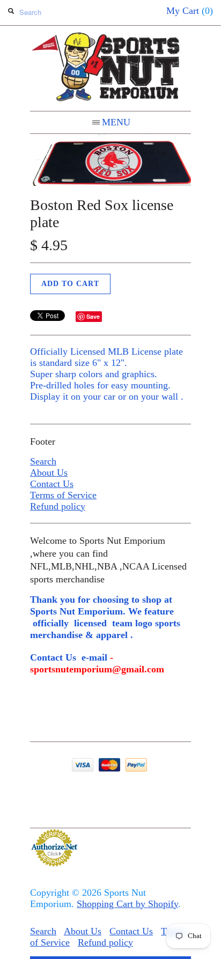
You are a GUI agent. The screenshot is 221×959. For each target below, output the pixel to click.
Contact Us (51, 483)
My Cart (189, 10)
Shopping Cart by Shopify (127, 903)
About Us (49, 472)
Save (93, 316)
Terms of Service (63, 495)
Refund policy (57, 506)
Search (43, 461)
